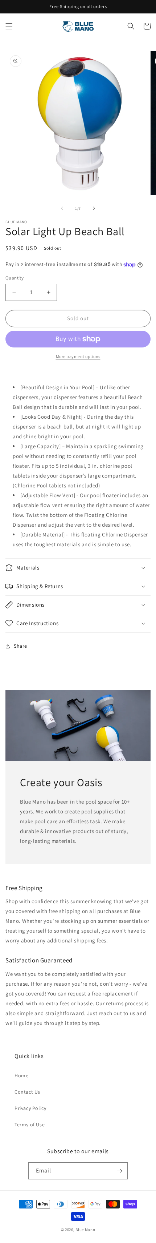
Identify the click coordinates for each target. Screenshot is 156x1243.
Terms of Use (30, 1124)
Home (21, 1075)
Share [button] (20, 646)
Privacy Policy (30, 1108)
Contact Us (27, 1092)
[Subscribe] (119, 1170)
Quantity (14, 278)
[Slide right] (94, 208)
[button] (9, 26)
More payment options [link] (78, 356)
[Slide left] (62, 208)
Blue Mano (85, 1229)
